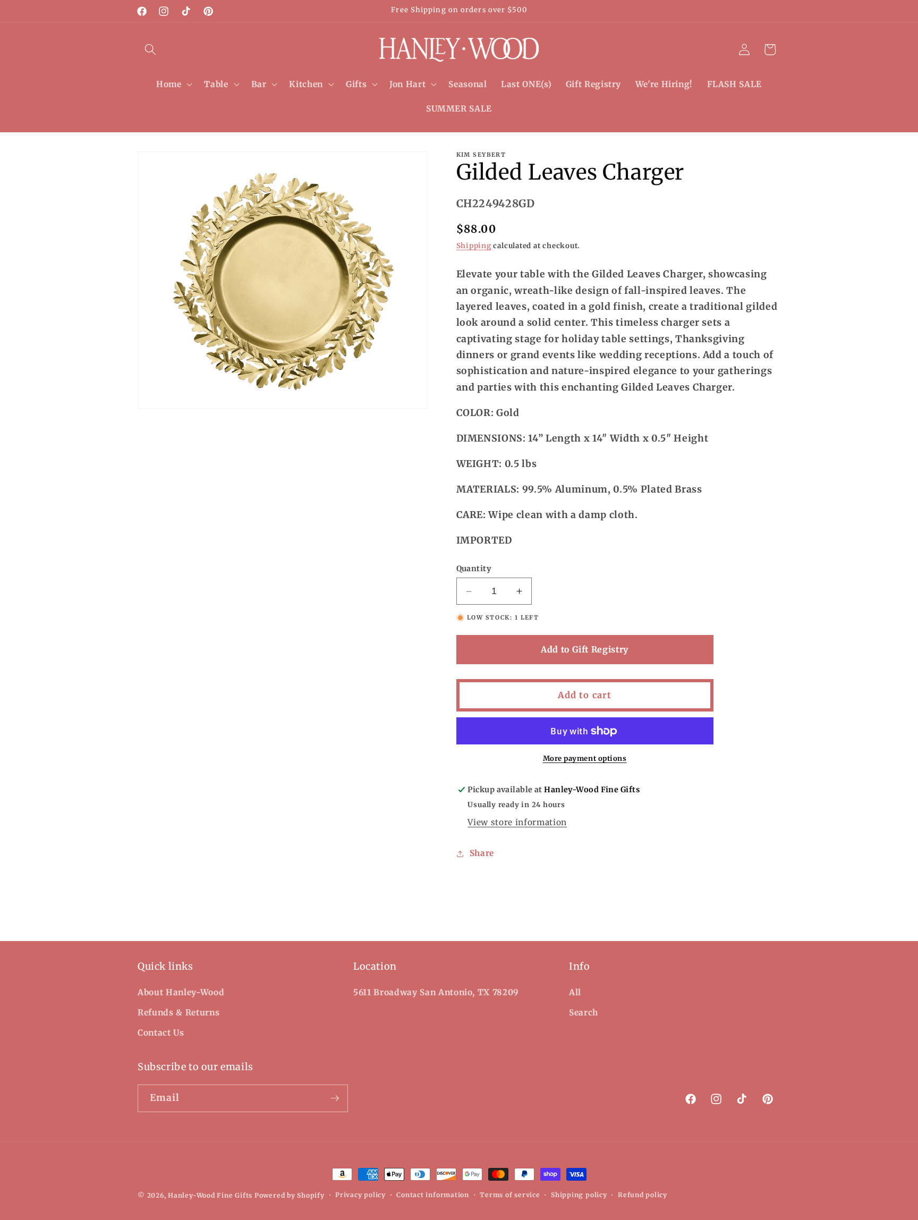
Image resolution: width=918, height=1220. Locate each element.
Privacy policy (360, 1195)
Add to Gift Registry (584, 649)
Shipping (473, 245)
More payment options (585, 758)
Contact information (432, 1195)
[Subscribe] (334, 1098)
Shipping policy (579, 1195)
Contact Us (161, 1033)
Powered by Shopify (289, 1195)
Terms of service (510, 1195)
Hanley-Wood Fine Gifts (210, 1195)
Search (583, 1012)
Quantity (473, 568)
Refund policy (642, 1195)
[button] (150, 49)
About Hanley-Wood (181, 992)
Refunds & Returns (178, 1012)
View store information (517, 822)
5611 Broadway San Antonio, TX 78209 (436, 992)
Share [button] (482, 853)
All (575, 992)
